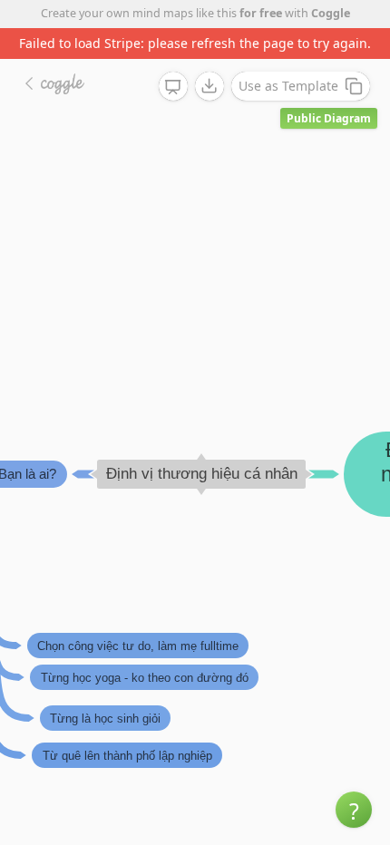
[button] (354, 810)
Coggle (330, 13)
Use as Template (288, 85)
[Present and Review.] (173, 87)
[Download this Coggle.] (209, 86)
